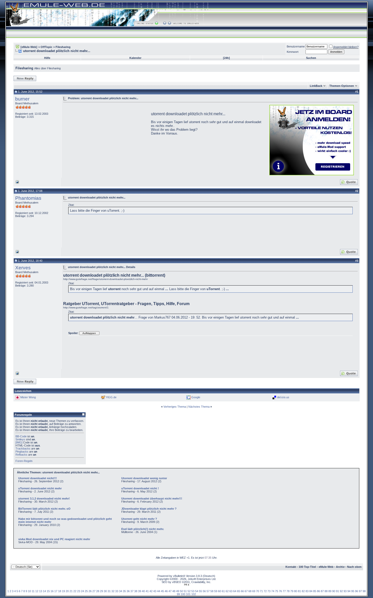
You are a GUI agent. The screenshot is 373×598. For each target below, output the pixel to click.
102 (193, 594)
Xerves (23, 267)
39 (139, 591)
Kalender (135, 57)
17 (55, 591)
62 (227, 591)
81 (299, 591)
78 (288, 591)
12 (36, 591)
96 (356, 591)
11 (33, 591)
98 (364, 591)
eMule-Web (326, 566)
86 (318, 591)
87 (322, 591)
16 (52, 591)
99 (178, 594)
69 (253, 591)
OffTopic (46, 46)
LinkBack (316, 85)
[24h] (226, 57)
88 (326, 591)
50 (181, 591)
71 (261, 591)
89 (329, 591)
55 (200, 591)
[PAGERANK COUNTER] (186, 584)
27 (93, 591)
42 (150, 591)
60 (219, 591)
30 (105, 591)
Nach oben (354, 566)
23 (78, 591)
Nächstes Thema (199, 406)
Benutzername (296, 46)
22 (74, 591)
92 (341, 591)
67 (246, 591)
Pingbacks (21, 451)
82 (303, 591)
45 (162, 591)
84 (310, 591)
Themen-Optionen (341, 85)
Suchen (311, 57)
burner (22, 99)
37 (131, 591)
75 (276, 591)
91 (337, 591)
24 (82, 591)
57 (208, 591)
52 (189, 591)
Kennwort (292, 51)
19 (63, 591)
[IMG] (18, 442)
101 (188, 594)
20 (67, 591)
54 (196, 591)
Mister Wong (28, 397)
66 (242, 591)
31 (109, 591)
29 (101, 591)
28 (97, 591)
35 (124, 591)
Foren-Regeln (23, 460)
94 (348, 591)
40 (143, 591)
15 (48, 591)
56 (204, 591)
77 (284, 591)
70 (257, 591)
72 (265, 591)
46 (166, 591)
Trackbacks (22, 448)
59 (215, 591)
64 (234, 591)
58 (211, 591)
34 (120, 591)
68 (249, 591)
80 (295, 591)
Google (195, 397)
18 (59, 591)
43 (154, 591)
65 (238, 591)
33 (116, 591)
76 (280, 591)
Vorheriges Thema (174, 406)
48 (173, 591)
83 (307, 591)
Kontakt (290, 566)
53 (192, 591)
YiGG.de (111, 397)
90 (333, 591)
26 (90, 591)
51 (185, 591)
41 (147, 591)
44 (158, 591)
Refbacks (21, 454)
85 (314, 591)
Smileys (20, 439)
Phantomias (28, 198)
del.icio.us (283, 397)
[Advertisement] (105, 139)
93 (345, 591)
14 (44, 591)
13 (40, 591)
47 (170, 591)
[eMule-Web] (29, 46)
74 (272, 591)
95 (352, 591)
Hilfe (47, 57)
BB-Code (21, 436)
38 (135, 591)
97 (360, 591)
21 (71, 591)
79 (291, 591)
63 (230, 591)
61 (223, 591)
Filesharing (63, 46)
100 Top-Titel (307, 566)
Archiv (340, 566)
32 (112, 591)
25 (86, 591)
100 (183, 594)
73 (268, 591)
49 (177, 591)
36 (128, 591)
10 (29, 591)
